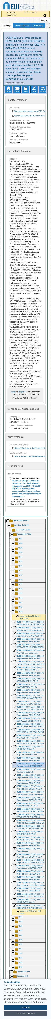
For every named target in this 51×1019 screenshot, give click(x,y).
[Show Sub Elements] (12, 539)
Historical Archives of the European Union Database (26, 6)
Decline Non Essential (25, 1013)
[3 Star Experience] (30, 12)
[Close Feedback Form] (44, 15)
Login (43, 20)
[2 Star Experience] (28, 12)
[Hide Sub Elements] (7, 521)
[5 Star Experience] (36, 12)
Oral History (38, 25)
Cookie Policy (29, 995)
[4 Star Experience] (33, 12)
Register (21, 391)
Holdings (7, 25)
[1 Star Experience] (25, 12)
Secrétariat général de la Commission (29, 115)
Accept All (26, 1007)
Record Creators (22, 25)
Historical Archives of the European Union (30, 448)
